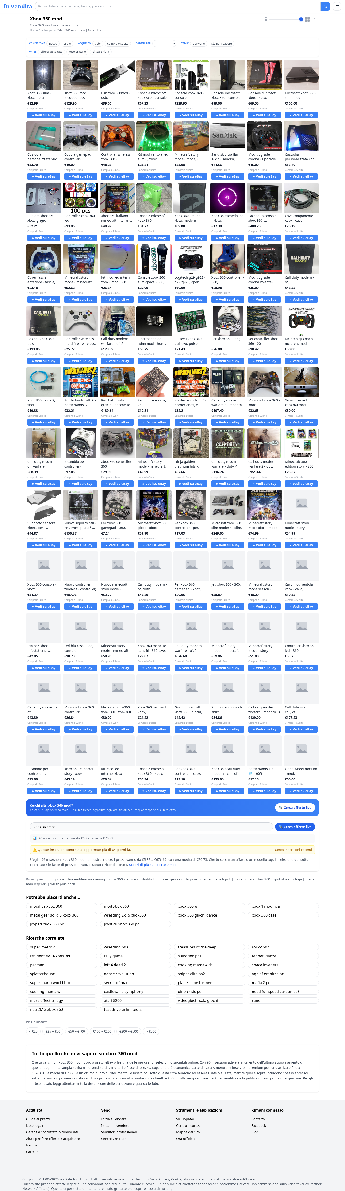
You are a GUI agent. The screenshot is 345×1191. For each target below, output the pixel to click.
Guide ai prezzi (38, 1119)
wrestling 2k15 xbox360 (125, 915)
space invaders (265, 964)
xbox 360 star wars (123, 879)
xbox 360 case (264, 915)
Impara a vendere (115, 1125)
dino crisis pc (189, 991)
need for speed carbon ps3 (276, 991)
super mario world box (50, 982)
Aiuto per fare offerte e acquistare (53, 1138)
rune (256, 1000)
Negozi (31, 1145)
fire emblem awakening (86, 879)
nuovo (53, 43)
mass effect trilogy (46, 1000)
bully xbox (56, 879)
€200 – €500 (128, 1031)
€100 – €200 (102, 1031)
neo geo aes (172, 879)
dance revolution (119, 973)
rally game (113, 956)
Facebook (258, 1125)
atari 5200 (113, 1000)
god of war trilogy (288, 879)
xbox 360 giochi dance (197, 915)
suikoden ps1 (190, 956)
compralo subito (117, 43)
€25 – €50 (53, 1031)
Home (34, 30)
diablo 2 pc (150, 879)
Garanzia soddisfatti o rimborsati (52, 1132)
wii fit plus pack (62, 884)
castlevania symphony (123, 991)
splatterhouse (42, 973)
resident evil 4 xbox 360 (50, 956)
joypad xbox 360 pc (47, 924)
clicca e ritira (100, 52)
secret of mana (117, 982)
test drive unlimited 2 (123, 1009)
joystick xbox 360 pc (121, 924)
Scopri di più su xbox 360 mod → (155, 864)
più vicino (199, 43)
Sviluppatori (185, 1119)
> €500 (151, 1031)
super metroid (43, 947)
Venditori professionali (119, 1132)
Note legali (34, 1125)
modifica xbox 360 (46, 906)
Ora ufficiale (186, 1138)
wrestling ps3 (116, 947)
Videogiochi (48, 30)
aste (98, 43)
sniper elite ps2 (191, 973)
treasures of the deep (197, 947)
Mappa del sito (188, 1132)
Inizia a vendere (113, 1119)
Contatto (258, 1119)
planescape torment (196, 982)
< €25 (33, 1031)
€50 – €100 (76, 1031)
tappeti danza (264, 956)
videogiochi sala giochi (198, 1000)
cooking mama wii (46, 991)
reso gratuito (77, 52)
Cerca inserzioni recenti (293, 849)
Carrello (32, 1152)
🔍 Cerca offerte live (295, 826)
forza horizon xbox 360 (252, 879)
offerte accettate (51, 52)
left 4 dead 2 (115, 964)
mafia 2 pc (261, 982)
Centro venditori (114, 1138)
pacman (37, 964)
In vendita (18, 6)
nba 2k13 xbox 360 (46, 1009)
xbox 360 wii (188, 906)
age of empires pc (268, 973)
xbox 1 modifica (266, 906)
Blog (254, 1132)
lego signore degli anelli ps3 (208, 879)
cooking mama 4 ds (195, 964)
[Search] (325, 6)
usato (67, 43)
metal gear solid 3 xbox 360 (54, 915)
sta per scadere (221, 43)
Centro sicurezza (189, 1125)
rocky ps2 (260, 947)
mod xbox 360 (116, 906)
